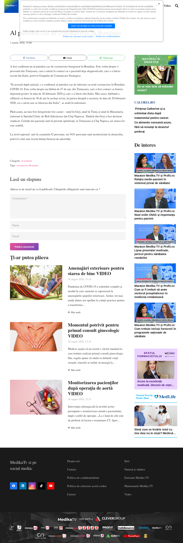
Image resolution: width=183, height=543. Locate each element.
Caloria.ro (144, 102)
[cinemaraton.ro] (169, 528)
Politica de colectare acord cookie (87, 486)
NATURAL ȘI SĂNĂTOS (151, 60)
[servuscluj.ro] (132, 535)
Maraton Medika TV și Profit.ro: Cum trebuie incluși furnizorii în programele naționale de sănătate (155, 330)
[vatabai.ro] (146, 536)
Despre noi (73, 461)
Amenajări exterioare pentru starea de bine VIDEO (96, 270)
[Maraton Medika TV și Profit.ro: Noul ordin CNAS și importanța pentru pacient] (155, 198)
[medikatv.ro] (158, 528)
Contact (71, 469)
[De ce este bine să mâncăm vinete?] (155, 75)
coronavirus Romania (27, 165)
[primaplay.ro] (59, 528)
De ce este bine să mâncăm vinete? (155, 88)
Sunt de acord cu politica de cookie (91, 26)
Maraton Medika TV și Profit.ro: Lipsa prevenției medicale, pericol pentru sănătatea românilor (154, 252)
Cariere (71, 494)
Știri (127, 461)
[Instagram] (32, 485)
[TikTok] (41, 485)
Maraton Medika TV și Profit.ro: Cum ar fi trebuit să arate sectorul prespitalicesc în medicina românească (154, 291)
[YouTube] (50, 485)
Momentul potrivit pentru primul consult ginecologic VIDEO (93, 330)
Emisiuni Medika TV (136, 478)
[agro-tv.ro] (114, 536)
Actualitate (26, 160)
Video (127, 494)
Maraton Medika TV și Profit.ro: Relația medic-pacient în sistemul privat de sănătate (154, 179)
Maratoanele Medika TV (138, 486)
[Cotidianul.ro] (127, 528)
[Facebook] (13, 485)
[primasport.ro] (82, 528)
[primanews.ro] (46, 528)
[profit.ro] (108, 527)
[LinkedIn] (22, 485)
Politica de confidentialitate (83, 478)
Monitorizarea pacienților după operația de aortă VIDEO (93, 388)
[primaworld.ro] (99, 535)
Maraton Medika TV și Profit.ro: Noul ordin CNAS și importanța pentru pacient (154, 214)
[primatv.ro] (12, 528)
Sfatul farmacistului (149, 355)
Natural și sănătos (134, 469)
